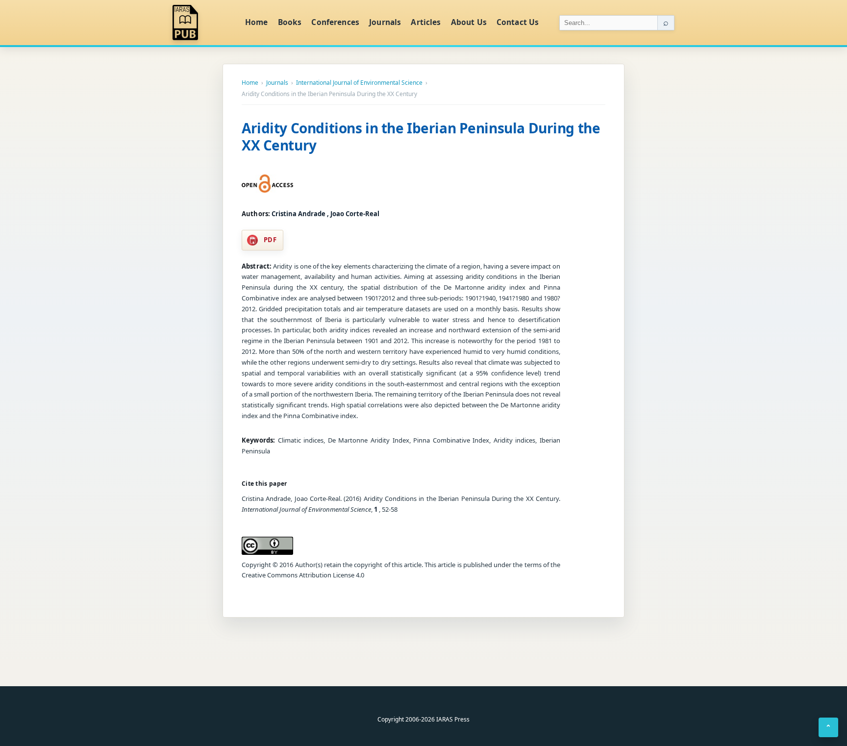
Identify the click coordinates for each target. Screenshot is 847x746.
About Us (469, 22)
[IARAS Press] (202, 22)
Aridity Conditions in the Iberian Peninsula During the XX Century (421, 136)
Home (256, 22)
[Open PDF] (267, 183)
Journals (385, 22)
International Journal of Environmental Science (359, 83)
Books (290, 22)
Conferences (335, 22)
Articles (426, 22)
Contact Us (518, 22)
